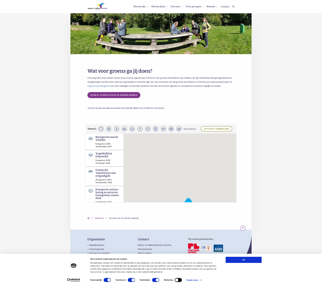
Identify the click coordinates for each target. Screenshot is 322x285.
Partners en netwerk (99, 253)
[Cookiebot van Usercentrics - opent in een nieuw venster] (74, 280)
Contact (225, 6)
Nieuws (211, 6)
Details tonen (192, 280)
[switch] (131, 280)
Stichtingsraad (96, 249)
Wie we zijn (139, 6)
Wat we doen (158, 6)
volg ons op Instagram (98, 86)
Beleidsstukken (96, 245)
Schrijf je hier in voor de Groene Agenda (113, 95)
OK (243, 260)
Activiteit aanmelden (216, 129)
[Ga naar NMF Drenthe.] (88, 218)
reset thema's (189, 129)
